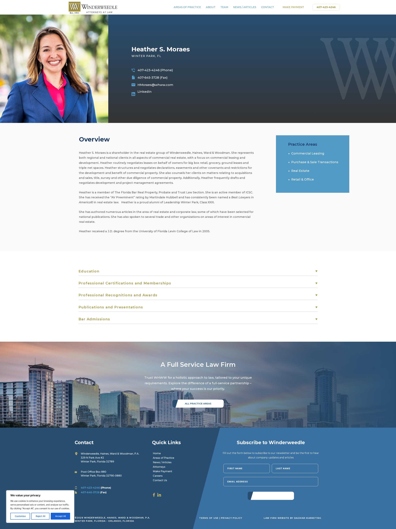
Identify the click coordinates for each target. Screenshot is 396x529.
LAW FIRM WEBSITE (276, 518)
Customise (20, 516)
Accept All (60, 516)
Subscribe (271, 495)
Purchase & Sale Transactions (314, 162)
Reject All (40, 516)
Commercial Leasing (307, 153)
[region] (40, 506)
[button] (198, 271)
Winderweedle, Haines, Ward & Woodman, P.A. (110, 453)
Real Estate (300, 171)
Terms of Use (208, 518)
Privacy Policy (231, 518)
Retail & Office (302, 179)
